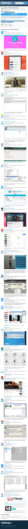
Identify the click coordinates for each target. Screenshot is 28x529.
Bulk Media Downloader (8, 471)
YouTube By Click (7, 327)
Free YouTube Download (8, 229)
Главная (2, 5)
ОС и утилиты (7, 5)
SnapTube (6, 52)
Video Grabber (6, 298)
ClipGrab (5, 186)
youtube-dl (6, 93)
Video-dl (5, 31)
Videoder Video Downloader (9, 208)
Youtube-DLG (6, 143)
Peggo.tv (5, 377)
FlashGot (5, 164)
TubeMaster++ (6, 275)
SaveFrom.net (6, 114)
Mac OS (2, 0)
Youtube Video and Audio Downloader (11, 250)
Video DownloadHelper (8, 72)
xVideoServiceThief (7, 399)
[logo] (6, 3)
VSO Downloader (7, 443)
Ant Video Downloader (8, 306)
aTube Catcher (6, 421)
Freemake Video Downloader (9, 121)
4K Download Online (8, 465)
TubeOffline (6, 370)
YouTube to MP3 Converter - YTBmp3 (11, 494)
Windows (4, 5)
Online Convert (7, 348)
